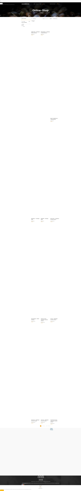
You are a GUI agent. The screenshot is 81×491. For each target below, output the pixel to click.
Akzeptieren (2, 490)
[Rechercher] (56, 4)
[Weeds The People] (51, 429)
